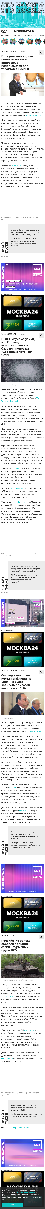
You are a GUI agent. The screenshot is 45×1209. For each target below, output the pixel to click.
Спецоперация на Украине (19, 1127)
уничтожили (7, 1058)
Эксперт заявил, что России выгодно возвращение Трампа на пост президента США (25, 845)
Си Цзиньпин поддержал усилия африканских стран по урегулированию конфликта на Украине (25, 835)
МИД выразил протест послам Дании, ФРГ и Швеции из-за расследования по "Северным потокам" (24, 578)
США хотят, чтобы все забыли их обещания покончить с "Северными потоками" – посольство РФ (26, 568)
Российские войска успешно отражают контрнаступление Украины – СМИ (23, 1107)
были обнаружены (20, 502)
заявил (12, 787)
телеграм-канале (33, 115)
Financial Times (34, 731)
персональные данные (25, 1192)
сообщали (16, 468)
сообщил (23, 810)
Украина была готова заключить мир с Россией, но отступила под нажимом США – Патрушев (25, 232)
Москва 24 (22, 31)
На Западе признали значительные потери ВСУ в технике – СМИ (26, 1115)
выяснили (16, 165)
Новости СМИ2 (7, 294)
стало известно (17, 488)
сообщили (29, 1030)
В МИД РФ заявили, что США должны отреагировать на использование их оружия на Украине (23, 242)
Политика (21, 51)
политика (4, 256)
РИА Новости (7, 996)
